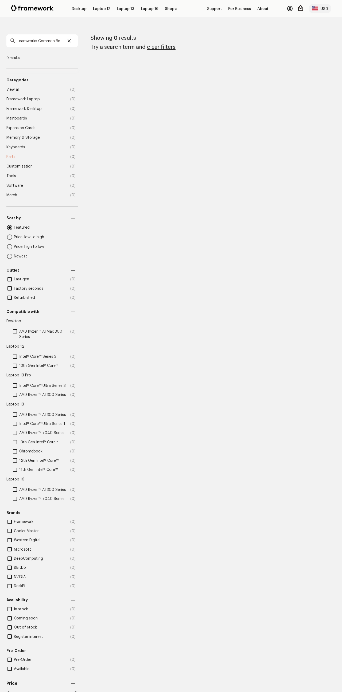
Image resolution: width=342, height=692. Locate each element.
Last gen (21, 279)
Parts (10, 157)
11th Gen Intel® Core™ (38, 470)
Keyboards (15, 147)
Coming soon (26, 618)
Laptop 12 (101, 8)
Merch (11, 195)
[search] (42, 40)
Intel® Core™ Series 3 (37, 357)
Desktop (79, 8)
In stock (21, 609)
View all (13, 90)
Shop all (172, 8)
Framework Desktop (24, 109)
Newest (20, 256)
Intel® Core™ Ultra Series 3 (42, 386)
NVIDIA (20, 577)
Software (14, 186)
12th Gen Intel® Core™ (39, 461)
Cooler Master (26, 531)
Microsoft (22, 549)
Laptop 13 (125, 8)
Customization (19, 166)
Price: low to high (29, 237)
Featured (22, 227)
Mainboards (16, 118)
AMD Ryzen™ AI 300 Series (42, 395)
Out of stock (25, 627)
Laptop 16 (149, 8)
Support (214, 8)
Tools (11, 176)
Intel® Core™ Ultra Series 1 (42, 424)
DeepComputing (28, 558)
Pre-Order (22, 660)
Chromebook (30, 451)
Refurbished (24, 298)
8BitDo (20, 568)
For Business (239, 8)
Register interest (28, 637)
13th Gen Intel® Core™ (38, 366)
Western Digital (27, 540)
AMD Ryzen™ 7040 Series (41, 433)
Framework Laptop (23, 99)
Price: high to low (29, 247)
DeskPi (19, 586)
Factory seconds (28, 289)
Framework (23, 522)
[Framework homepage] (32, 8)
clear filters (161, 47)
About (262, 8)
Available (21, 669)
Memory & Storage (23, 138)
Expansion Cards (21, 128)
